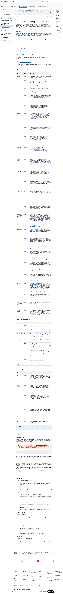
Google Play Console (24, 441)
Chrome (31, 585)
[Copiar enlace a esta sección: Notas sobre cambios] (30, 476)
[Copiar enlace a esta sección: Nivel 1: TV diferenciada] (32, 62)
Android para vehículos (33, 578)
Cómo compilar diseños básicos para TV (39, 102)
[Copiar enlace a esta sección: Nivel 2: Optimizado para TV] (34, 54)
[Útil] (49, 17)
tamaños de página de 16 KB (31, 496)
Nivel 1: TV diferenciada (25, 62)
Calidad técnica (32, 6)
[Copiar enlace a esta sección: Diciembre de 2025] (26, 512)
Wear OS (32, 574)
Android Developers (19, 16)
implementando (39, 360)
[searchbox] (6, 9)
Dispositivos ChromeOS (32, 576)
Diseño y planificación (14, 1)
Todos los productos (51, 585)
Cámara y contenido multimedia (26, 577)
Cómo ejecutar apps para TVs (42, 97)
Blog (15, 580)
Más (22, 1)
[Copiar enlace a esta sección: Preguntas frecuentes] (30, 434)
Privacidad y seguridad (42, 6)
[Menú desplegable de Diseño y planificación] (19, 1)
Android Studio (54, 1)
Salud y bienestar (25, 575)
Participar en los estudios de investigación (57, 579)
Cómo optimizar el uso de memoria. (43, 288)
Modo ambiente (45, 231)
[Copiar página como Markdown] (46, 22)
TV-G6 (40, 494)
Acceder (60, 1)
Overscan (42, 107)
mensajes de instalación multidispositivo (42, 429)
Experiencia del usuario (23, 6)
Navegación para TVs (33, 118)
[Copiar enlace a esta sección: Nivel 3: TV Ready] (29, 48)
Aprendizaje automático (24, 573)
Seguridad (16, 575)
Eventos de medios (40, 220)
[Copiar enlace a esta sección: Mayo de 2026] (24, 478)
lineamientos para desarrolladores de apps (39, 211)
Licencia (20, 589)
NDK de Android (49, 580)
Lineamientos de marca (26, 589)
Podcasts (15, 581)
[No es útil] (51, 17)
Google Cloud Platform (43, 585)
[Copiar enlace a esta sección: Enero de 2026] (24, 499)
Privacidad (24, 579)
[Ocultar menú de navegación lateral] (12, 592)
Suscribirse (50, 591)
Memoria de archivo (34, 531)
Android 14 (40, 576)
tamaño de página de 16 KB (34, 299)
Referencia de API (49, 577)
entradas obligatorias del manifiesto (41, 445)
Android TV (32, 580)
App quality (32, 16)
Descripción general (4, 6)
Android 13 (40, 577)
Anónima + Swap (23, 531)
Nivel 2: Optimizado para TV (26, 54)
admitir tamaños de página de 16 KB (43, 509)
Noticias (15, 578)
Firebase (36, 585)
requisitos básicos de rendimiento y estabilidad (34, 517)
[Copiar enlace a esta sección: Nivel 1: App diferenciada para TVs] (37, 369)
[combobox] (36, 1)
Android (15, 571)
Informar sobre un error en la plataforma (58, 572)
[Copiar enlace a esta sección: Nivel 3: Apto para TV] (29, 70)
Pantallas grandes (33, 572)
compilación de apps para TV (44, 35)
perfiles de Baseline (37, 325)
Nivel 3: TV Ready (24, 48)
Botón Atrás (39, 139)
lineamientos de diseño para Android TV (23, 34)
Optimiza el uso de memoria (39, 533)
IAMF (50, 410)
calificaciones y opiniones (42, 426)
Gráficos (28, 531)
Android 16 (40, 573)
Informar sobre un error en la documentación (57, 574)
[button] (6, 19)
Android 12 (40, 579)
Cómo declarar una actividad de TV (42, 150)
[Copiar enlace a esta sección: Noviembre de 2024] (27, 523)
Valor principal (13, 6)
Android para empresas (16, 573)
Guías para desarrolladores (49, 575)
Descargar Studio (49, 578)
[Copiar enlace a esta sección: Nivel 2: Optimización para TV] (34, 319)
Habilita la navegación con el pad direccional (40, 173)
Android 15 (40, 574)
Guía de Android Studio (49, 573)
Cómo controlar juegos (40, 168)
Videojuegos (24, 571)
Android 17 (40, 571)
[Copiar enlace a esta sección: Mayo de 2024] (24, 536)
